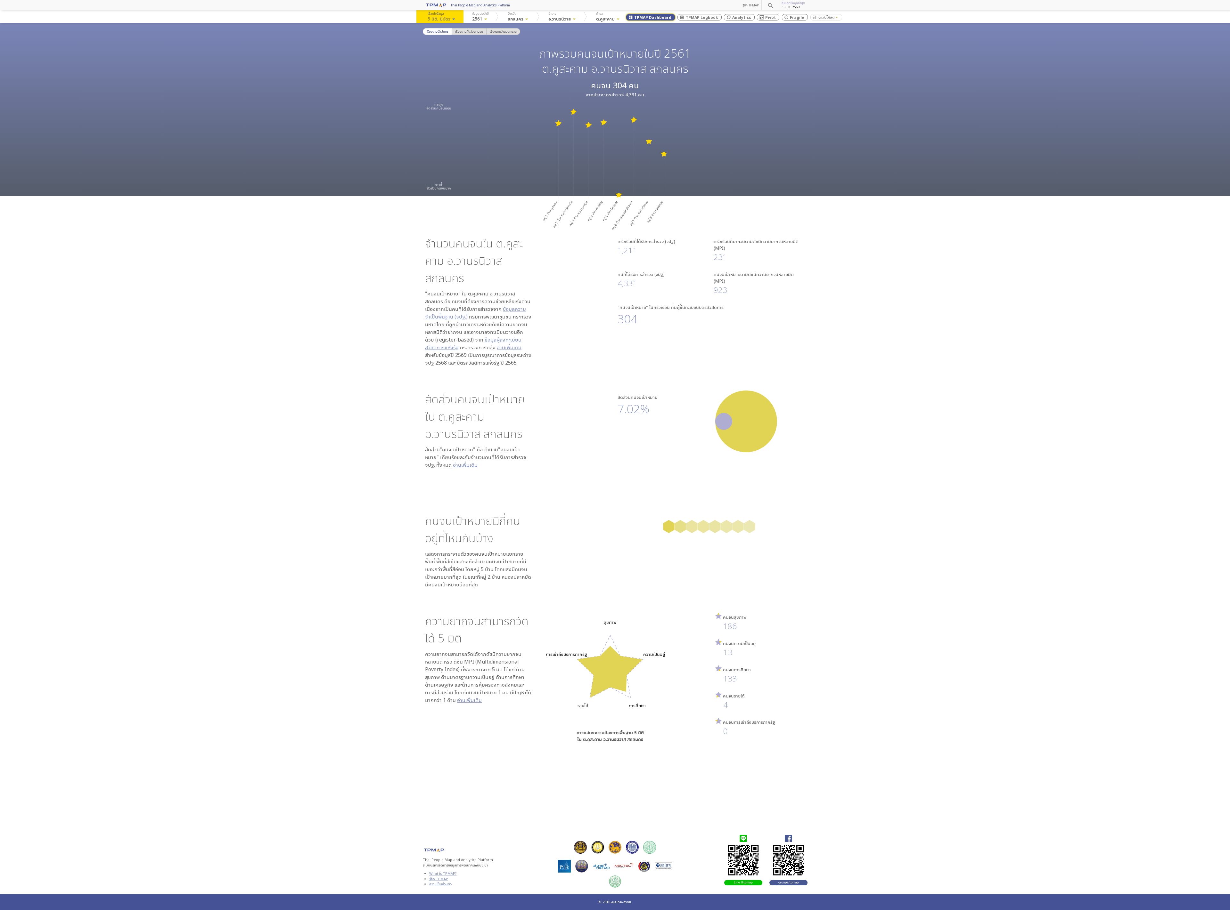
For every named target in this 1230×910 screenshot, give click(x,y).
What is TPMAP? (443, 873)
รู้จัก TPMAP (750, 5)
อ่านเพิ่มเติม (509, 347)
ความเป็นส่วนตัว (440, 884)
